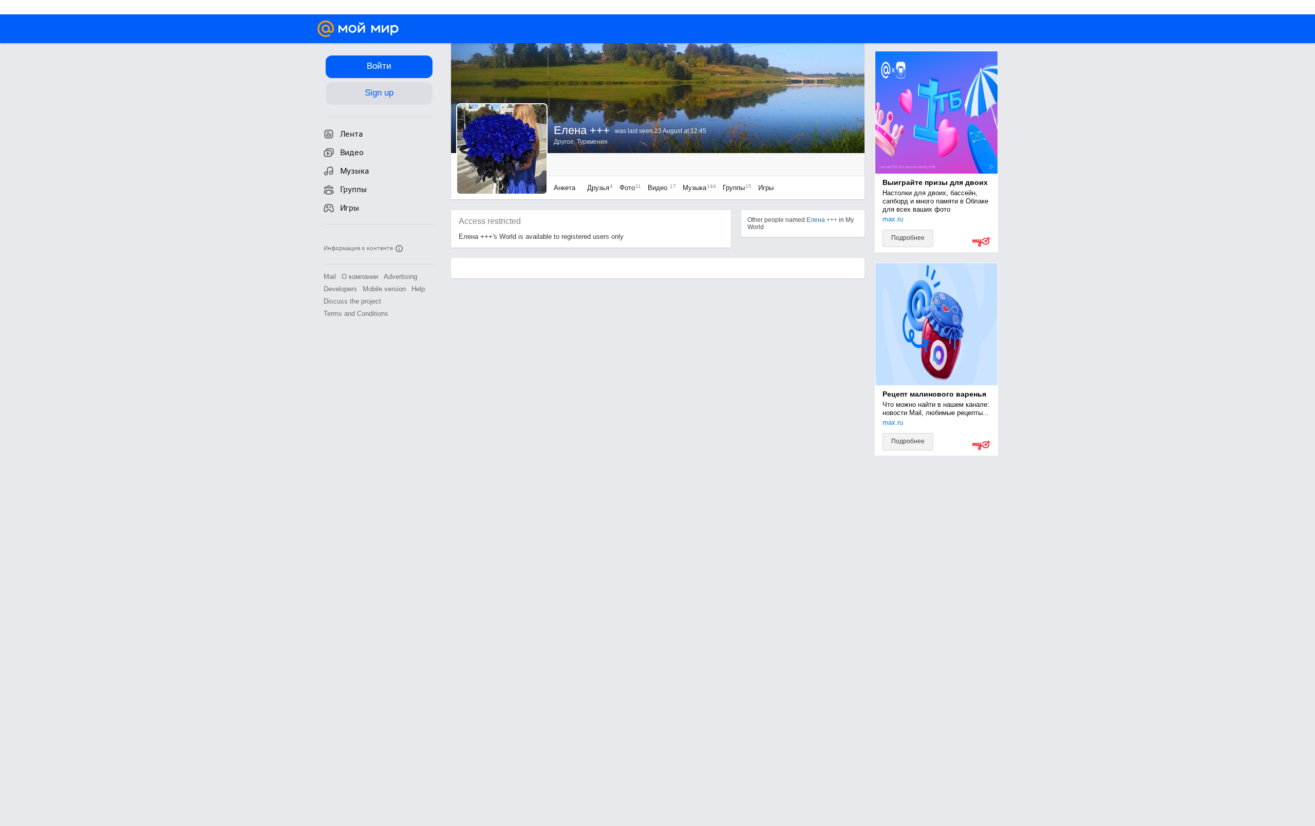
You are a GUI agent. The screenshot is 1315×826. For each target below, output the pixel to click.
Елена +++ (821, 219)
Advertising (400, 276)
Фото (627, 188)
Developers (340, 289)
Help (418, 289)
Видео (660, 188)
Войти (379, 66)
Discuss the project (352, 301)
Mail (330, 276)
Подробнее (908, 237)
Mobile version (384, 289)
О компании (360, 276)
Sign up (379, 93)
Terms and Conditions (356, 313)
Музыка (697, 188)
